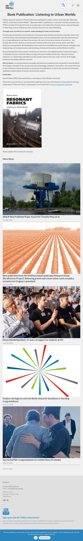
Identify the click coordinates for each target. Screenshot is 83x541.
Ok (36, 538)
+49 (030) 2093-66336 (15, 488)
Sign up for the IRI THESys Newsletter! (21, 517)
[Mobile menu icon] (78, 5)
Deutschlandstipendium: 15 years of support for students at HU (33, 340)
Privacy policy (44, 538)
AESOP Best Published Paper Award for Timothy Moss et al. (31, 216)
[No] (80, 535)
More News (8, 159)
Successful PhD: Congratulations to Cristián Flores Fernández (32, 459)
